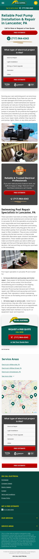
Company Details (6, 483)
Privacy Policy (5, 498)
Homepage (4, 480)
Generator (10, 70)
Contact (3, 491)
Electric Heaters (6, 487)
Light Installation (12, 62)
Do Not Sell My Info (25, 553)
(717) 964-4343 (21, 198)
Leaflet (35, 412)
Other (9, 74)
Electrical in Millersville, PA (11, 365)
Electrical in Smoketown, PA (11, 372)
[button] (13, 403)
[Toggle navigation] (2, 2)
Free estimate (19, 33)
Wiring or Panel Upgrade (15, 66)
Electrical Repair (12, 57)
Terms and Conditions (8, 494)
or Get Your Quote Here (19, 342)
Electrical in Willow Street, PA (11, 368)
